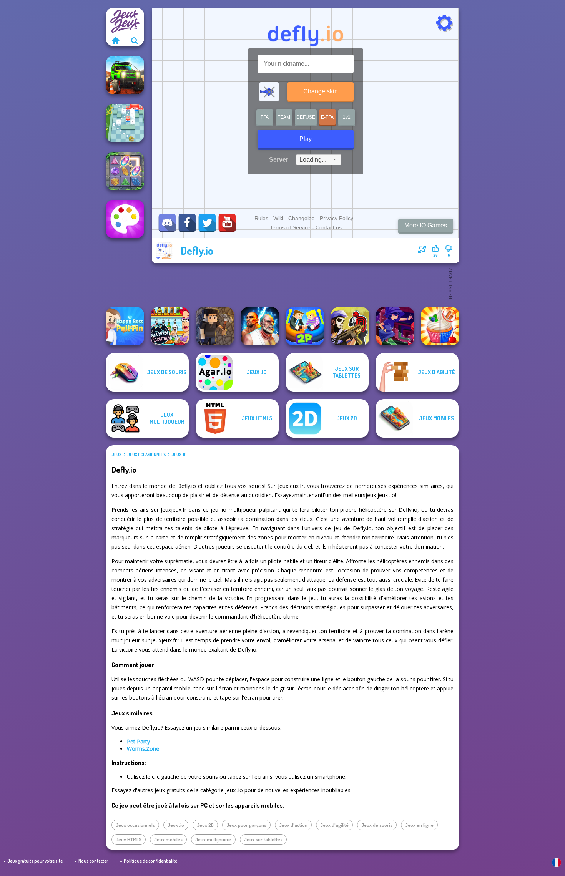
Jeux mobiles (168, 839)
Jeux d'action (293, 825)
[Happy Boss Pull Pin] (125, 326)
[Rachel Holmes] (440, 326)
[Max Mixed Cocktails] (170, 326)
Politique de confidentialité (150, 861)
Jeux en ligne (419, 825)
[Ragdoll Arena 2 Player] (305, 326)
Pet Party (138, 741)
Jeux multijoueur (213, 839)
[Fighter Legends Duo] (260, 326)
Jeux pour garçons (246, 825)
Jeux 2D (205, 825)
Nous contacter (93, 861)
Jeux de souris (376, 825)
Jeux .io (179, 454)
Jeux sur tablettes (263, 839)
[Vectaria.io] (215, 326)
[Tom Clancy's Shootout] (350, 326)
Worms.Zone (143, 748)
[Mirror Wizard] (395, 326)
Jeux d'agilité (334, 825)
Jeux (116, 454)
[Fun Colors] (125, 219)
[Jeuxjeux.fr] (115, 40)
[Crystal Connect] (125, 171)
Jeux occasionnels (146, 454)
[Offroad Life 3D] (125, 75)
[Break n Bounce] (125, 123)
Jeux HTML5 (128, 839)
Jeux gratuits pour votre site (35, 861)
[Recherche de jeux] (134, 40)
